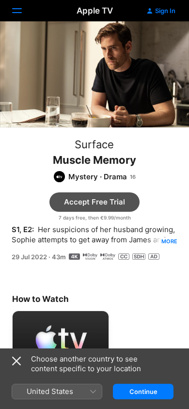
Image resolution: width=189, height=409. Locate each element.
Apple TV (95, 11)
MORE (169, 241)
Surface (94, 144)
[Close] (16, 361)
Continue (143, 391)
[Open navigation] (22, 10)
